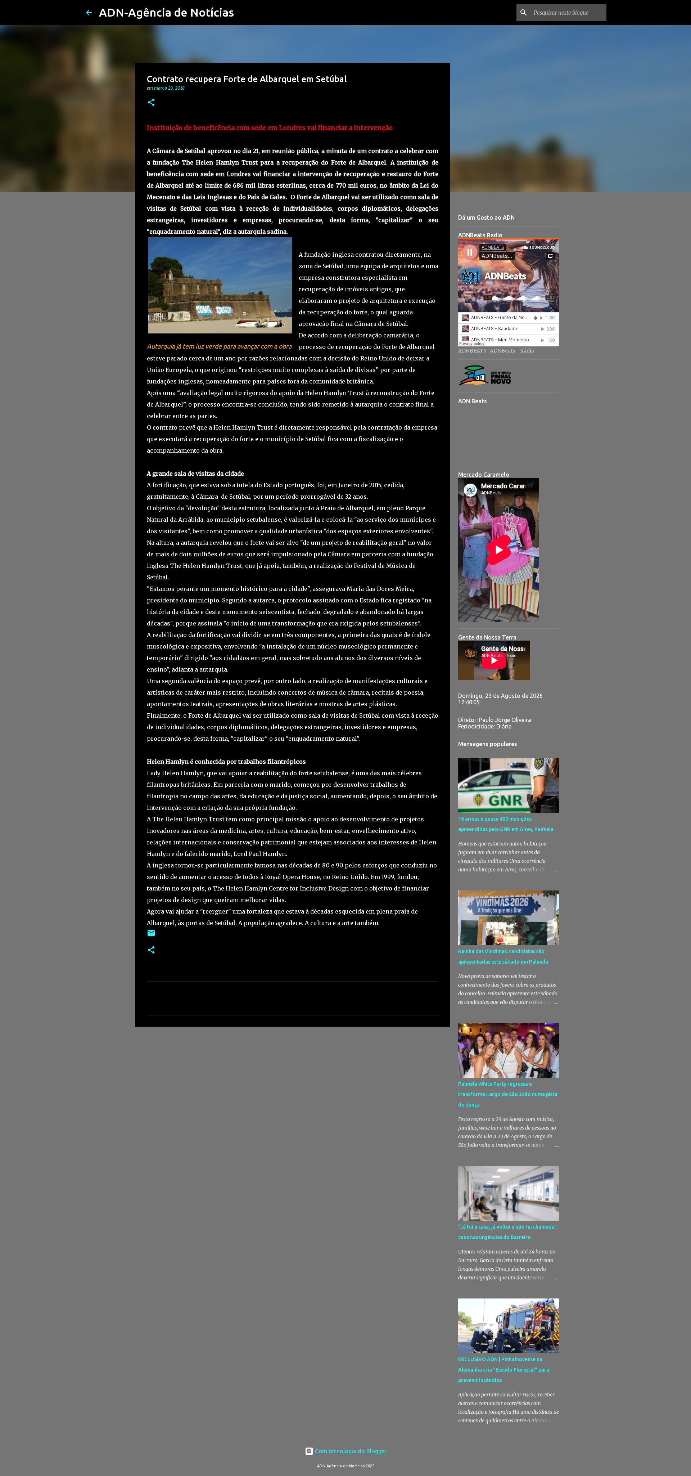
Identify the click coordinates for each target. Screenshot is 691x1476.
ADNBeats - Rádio (512, 350)
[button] (151, 103)
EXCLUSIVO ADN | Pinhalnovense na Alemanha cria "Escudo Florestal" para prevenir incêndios (503, 1369)
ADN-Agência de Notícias (166, 12)
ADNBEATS (472, 350)
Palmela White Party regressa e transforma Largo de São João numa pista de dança (507, 1094)
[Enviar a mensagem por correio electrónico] (151, 935)
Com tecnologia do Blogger (350, 1451)
